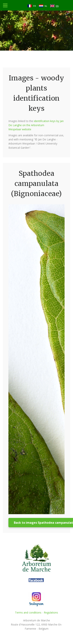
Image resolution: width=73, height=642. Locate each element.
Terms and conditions (28, 612)
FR (34, 6)
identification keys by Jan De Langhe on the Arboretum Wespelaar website (36, 125)
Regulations (51, 612)
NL (46, 6)
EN (57, 6)
